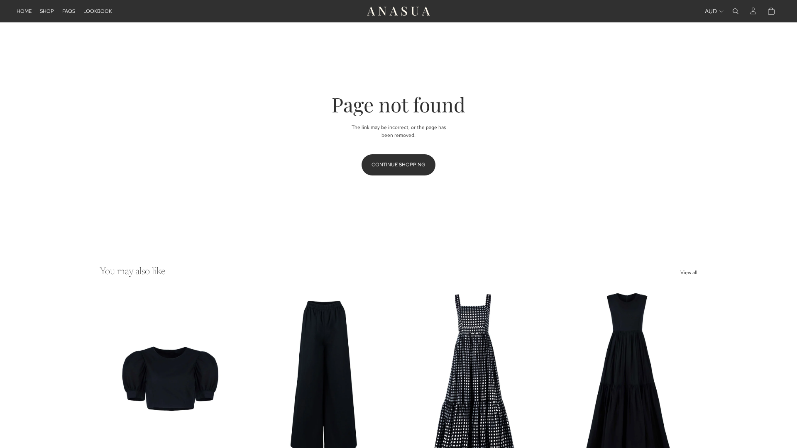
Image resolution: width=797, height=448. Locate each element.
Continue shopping (398, 164)
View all (688, 272)
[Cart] (771, 11)
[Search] (735, 11)
